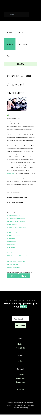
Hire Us (20, 64)
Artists (20, 361)
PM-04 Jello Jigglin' (12, 224)
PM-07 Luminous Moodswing (14, 232)
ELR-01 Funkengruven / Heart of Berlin (17, 255)
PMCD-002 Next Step (12, 264)
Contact (20, 374)
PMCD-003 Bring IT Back (13, 267)
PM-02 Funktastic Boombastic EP (16, 218)
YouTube (20, 389)
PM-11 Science (11, 244)
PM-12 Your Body (11, 247)
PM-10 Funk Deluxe (12, 241)
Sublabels (20, 348)
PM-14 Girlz (10, 253)
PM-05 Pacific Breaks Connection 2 (16, 227)
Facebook (20, 378)
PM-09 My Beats (11, 238)
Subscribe (20, 326)
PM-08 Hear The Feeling (13, 235)
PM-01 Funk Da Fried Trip (13, 215)
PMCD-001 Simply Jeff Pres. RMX (16, 261)
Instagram (20, 382)
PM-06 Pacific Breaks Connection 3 (16, 230)
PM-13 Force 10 (11, 250)
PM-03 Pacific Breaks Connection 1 (16, 221)
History (20, 344)
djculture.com (10, 173)
